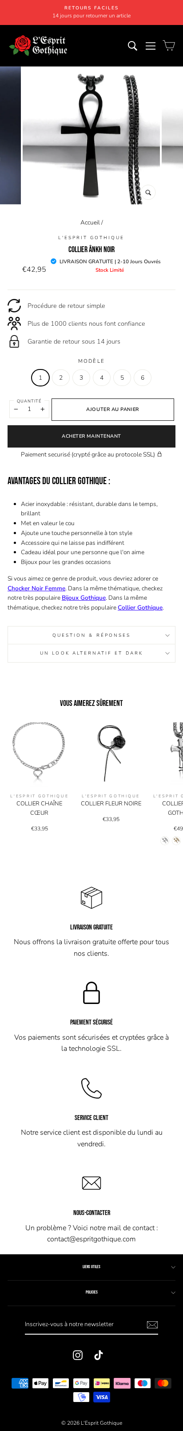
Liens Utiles (91, 1266)
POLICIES (92, 1292)
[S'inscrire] (152, 1324)
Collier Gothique (140, 607)
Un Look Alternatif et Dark (91, 653)
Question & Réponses (91, 635)
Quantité (29, 401)
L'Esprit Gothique (91, 238)
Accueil (90, 222)
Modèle (91, 361)
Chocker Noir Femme (36, 588)
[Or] (176, 841)
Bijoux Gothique (84, 597)
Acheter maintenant (91, 436)
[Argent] (165, 841)
